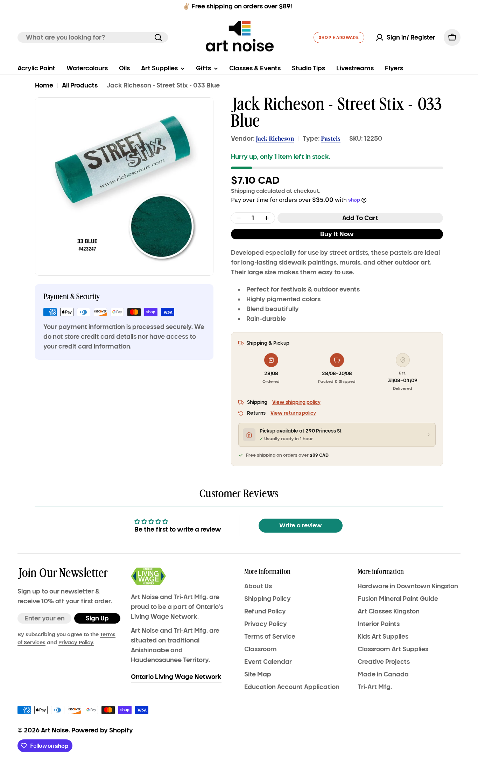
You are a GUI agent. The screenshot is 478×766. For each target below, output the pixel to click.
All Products (80, 85)
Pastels (330, 138)
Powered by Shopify (102, 730)
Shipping (243, 190)
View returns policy (293, 413)
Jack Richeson (275, 138)
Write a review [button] (300, 525)
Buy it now (337, 234)
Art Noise (55, 730)
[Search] (158, 37)
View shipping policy (296, 402)
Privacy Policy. (76, 642)
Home (44, 85)
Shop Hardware (339, 37)
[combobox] (92, 37)
